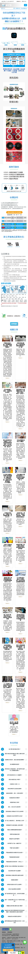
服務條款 (4, 932)
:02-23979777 (11, 1)
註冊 (23, 1)
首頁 (14, 8)
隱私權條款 (9, 932)
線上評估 (4, 1)
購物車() (19, 1)
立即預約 (14, 324)
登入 (25, 1)
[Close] (13, 945)
